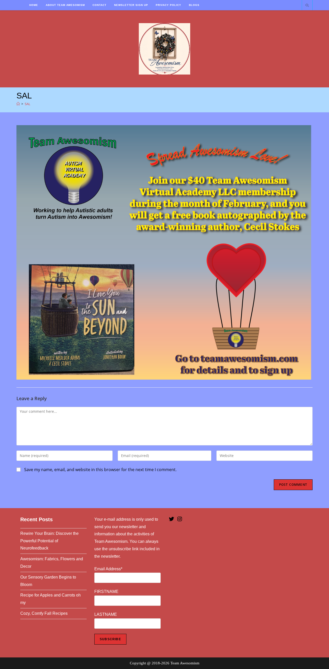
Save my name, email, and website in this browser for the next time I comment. (100, 469)
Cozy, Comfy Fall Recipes (44, 613)
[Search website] (307, 5)
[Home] (18, 104)
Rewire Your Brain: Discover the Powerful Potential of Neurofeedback (49, 541)
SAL (27, 104)
